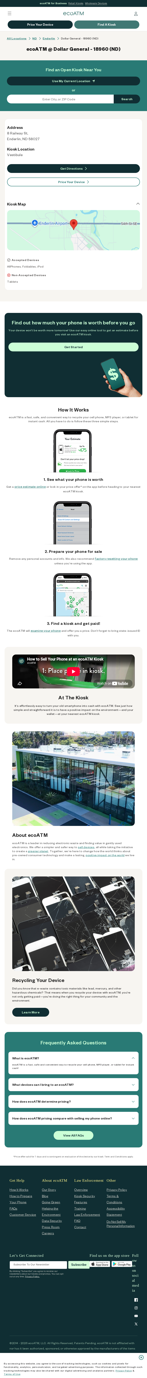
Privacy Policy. (32, 1276)
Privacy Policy (124, 1370)
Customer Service (23, 1215)
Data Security (52, 1221)
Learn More (31, 1012)
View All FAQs (73, 1135)
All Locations (17, 38)
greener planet (38, 851)
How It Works (19, 1190)
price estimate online (30, 486)
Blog (45, 1196)
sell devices (86, 847)
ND (34, 38)
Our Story (49, 1190)
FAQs (13, 1208)
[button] (9, 13)
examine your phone (46, 630)
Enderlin (49, 38)
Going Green (51, 1202)
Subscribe (79, 1264)
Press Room (51, 1227)
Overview (81, 1190)
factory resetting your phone (116, 558)
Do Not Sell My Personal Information (121, 1224)
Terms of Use (12, 1374)
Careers (48, 1233)
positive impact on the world (105, 855)
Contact (80, 1227)
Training (80, 1208)
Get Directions (71, 168)
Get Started (73, 347)
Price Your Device (71, 182)
